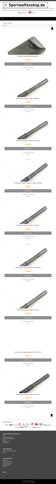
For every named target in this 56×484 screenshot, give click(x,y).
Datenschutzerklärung (8, 437)
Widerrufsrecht (6, 441)
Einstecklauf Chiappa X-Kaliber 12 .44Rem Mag (28, 267)
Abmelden (5, 466)
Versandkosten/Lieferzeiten (9, 438)
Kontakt (4, 440)
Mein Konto (23, 12)
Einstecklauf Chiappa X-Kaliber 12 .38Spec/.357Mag (28, 183)
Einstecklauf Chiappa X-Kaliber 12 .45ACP (28, 310)
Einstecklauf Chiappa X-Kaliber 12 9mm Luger (28, 140)
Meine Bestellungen (7, 463)
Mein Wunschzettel (7, 461)
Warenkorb (33, 12)
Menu (2, 18)
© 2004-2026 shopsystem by (28, 482)
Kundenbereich (7, 458)
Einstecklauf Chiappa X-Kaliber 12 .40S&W (28, 225)
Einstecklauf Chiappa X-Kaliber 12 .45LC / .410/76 (28, 352)
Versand (5, 452)
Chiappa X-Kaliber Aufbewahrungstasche (28, 56)
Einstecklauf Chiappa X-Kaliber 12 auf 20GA (28, 394)
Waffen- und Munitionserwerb (9, 450)
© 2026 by (28, 480)
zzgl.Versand (31, 67)
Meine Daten (6, 460)
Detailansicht (28, 64)
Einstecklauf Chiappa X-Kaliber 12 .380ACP (28, 98)
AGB (4, 435)
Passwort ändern (7, 464)
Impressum (5, 442)
